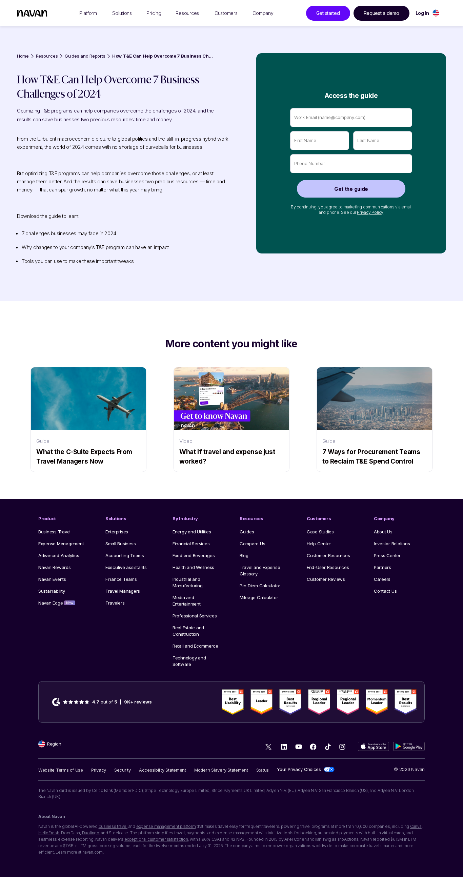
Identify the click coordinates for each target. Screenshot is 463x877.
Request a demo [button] (381, 13)
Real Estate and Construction (188, 631)
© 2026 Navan (409, 769)
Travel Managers (122, 591)
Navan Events (52, 579)
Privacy (98, 770)
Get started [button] (328, 13)
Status (262, 770)
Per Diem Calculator (260, 585)
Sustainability (51, 591)
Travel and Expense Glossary (260, 570)
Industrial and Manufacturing (188, 582)
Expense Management (61, 543)
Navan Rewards (54, 567)
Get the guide (351, 189)
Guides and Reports (85, 56)
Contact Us (385, 591)
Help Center (319, 543)
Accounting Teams (124, 555)
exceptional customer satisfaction (156, 839)
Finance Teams (121, 579)
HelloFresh (48, 832)
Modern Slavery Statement (221, 770)
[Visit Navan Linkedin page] (284, 747)
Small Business (120, 543)
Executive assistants (126, 567)
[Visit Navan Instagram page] (342, 747)
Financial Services (191, 543)
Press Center (387, 555)
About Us (383, 531)
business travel (113, 826)
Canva (416, 826)
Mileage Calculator (259, 597)
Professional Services (195, 615)
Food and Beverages (194, 555)
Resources (47, 56)
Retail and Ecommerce (195, 646)
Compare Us (252, 543)
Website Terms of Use (60, 770)
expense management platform (166, 826)
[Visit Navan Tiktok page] (327, 747)
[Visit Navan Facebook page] (313, 747)
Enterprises (116, 531)
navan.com (92, 852)
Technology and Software (189, 661)
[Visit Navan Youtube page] (298, 747)
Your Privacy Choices (299, 769)
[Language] (435, 13)
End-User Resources (328, 567)
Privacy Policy (370, 212)
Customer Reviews (326, 579)
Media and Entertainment (187, 601)
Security (122, 770)
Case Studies (320, 531)
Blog (244, 555)
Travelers (115, 603)
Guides (247, 531)
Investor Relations (392, 543)
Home (23, 56)
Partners (382, 567)
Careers (382, 579)
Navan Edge (55, 603)
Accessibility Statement (162, 770)
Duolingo (90, 832)
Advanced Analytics (58, 555)
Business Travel (54, 531)
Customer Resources (328, 555)
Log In (422, 13)
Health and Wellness (193, 567)
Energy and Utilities (192, 531)
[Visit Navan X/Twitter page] (269, 748)
